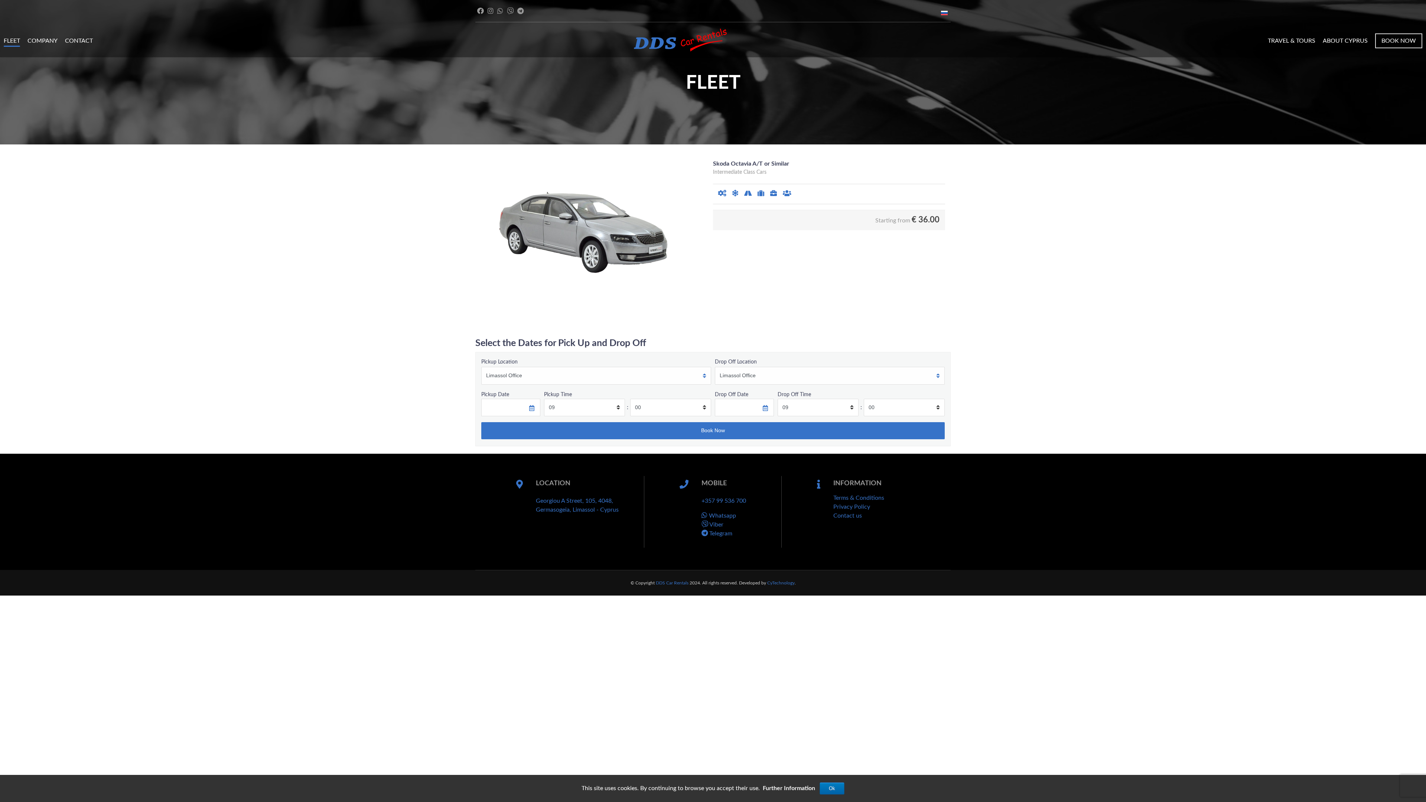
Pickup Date (495, 394)
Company (42, 41)
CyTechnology (781, 583)
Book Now (1398, 41)
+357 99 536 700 (723, 501)
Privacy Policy (851, 507)
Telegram (720, 534)
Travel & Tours (1291, 41)
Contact (79, 41)
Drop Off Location (736, 362)
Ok (832, 788)
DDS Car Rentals (672, 583)
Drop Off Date (731, 394)
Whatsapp (721, 516)
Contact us (847, 516)
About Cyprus (1345, 41)
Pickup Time (558, 394)
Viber (715, 525)
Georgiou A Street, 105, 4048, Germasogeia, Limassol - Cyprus (577, 505)
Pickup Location (499, 362)
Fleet (12, 41)
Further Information (789, 788)
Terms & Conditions (858, 498)
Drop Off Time (794, 394)
